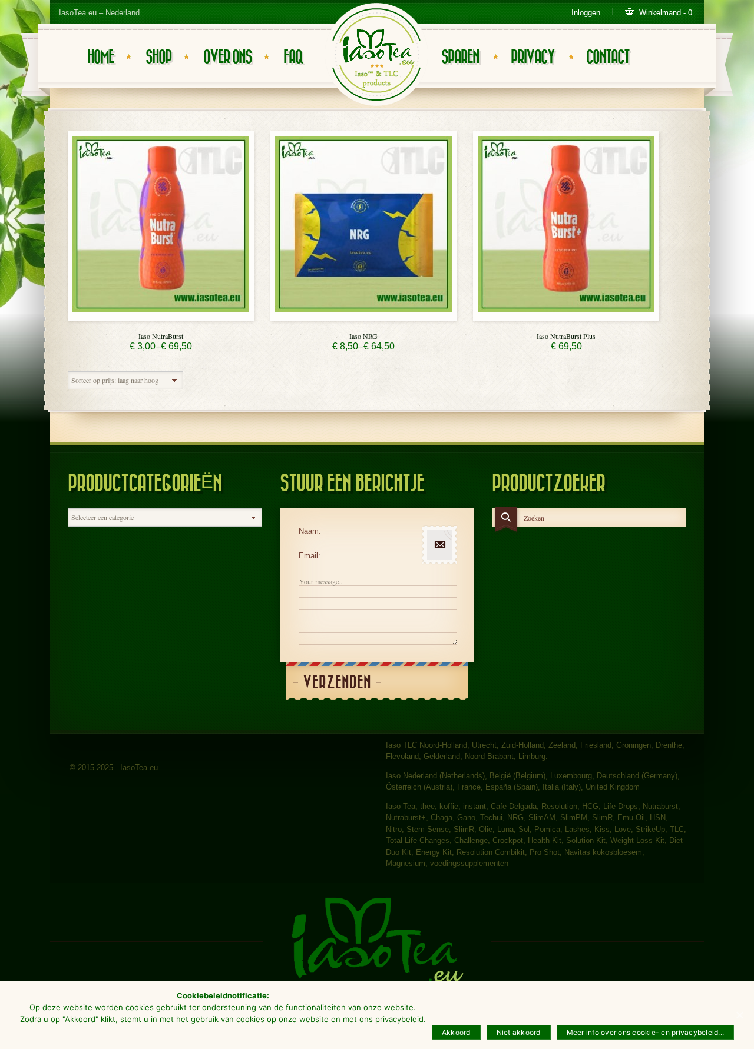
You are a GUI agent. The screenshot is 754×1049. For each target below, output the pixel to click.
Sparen (460, 57)
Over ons (227, 57)
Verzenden (337, 683)
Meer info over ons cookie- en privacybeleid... (646, 1032)
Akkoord (456, 1032)
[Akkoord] (739, 1015)
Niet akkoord (519, 1032)
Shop (158, 57)
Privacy (532, 57)
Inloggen (585, 12)
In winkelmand (566, 317)
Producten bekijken (161, 317)
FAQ (293, 57)
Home (100, 57)
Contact (607, 57)
